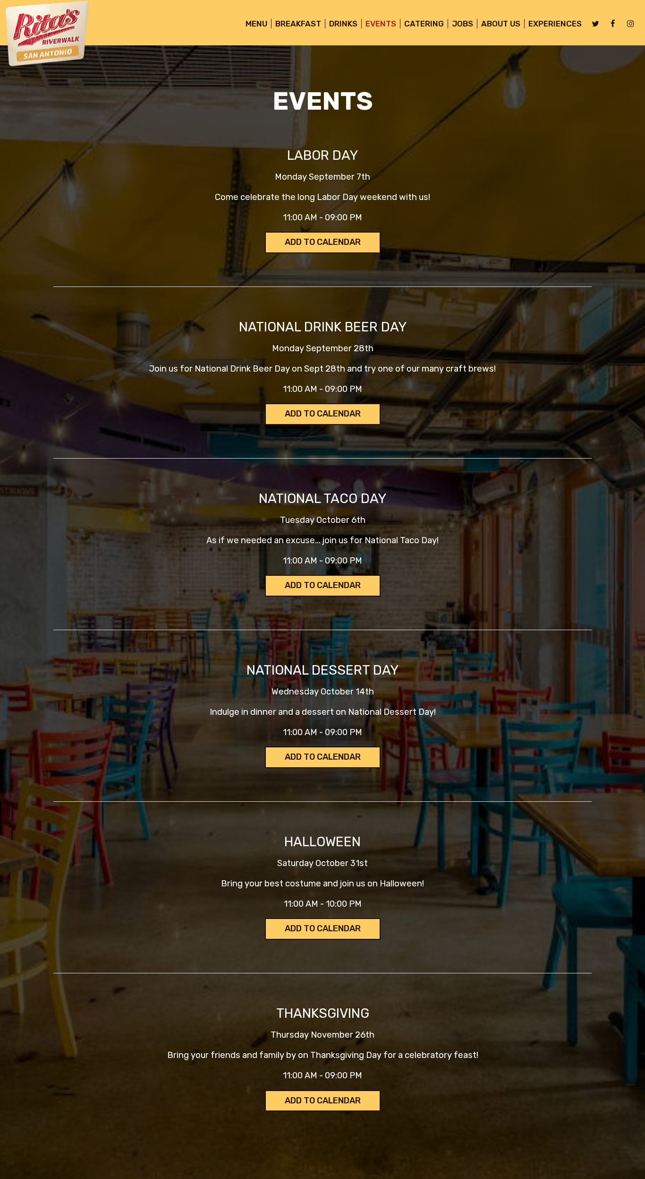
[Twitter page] (595, 23)
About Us (500, 23)
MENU (256, 23)
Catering (424, 23)
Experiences (555, 23)
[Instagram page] (630, 23)
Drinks (343, 23)
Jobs (462, 23)
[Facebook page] (612, 23)
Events (380, 23)
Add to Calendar (323, 242)
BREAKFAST (298, 23)
